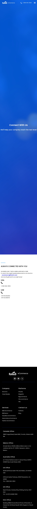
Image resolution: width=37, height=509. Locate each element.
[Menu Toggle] (35, 3)
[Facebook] (18, 378)
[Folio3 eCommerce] (8, 2)
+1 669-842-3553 (27, 2)
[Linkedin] (14, 378)
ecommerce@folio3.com (9, 275)
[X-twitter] (22, 378)
